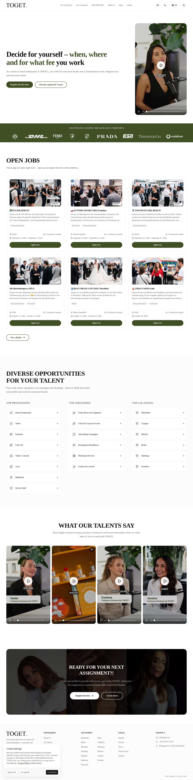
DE (176, 5)
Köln (99, 738)
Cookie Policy (35, 763)
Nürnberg (84, 751)
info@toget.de (164, 738)
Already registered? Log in (51, 84)
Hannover (84, 760)
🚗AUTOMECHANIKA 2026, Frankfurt (88, 210)
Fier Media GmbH (181, 776)
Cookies (121, 756)
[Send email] (158, 5)
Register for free (82, 696)
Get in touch (112, 696)
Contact (129, 5)
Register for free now (19, 84)
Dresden (101, 760)
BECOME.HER (98, 5)
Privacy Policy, (24, 763)
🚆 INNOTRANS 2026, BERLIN (146, 210)
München (84, 747)
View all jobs (16, 337)
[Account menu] (184, 5)
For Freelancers (66, 5)
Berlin (83, 742)
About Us (111, 5)
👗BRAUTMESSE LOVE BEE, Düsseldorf (90, 288)
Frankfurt (101, 742)
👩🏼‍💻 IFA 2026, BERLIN (19, 210)
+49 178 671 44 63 (166, 742)
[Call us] (165, 5)
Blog (121, 5)
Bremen (100, 751)
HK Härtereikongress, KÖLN (22, 288)
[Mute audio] (183, 27)
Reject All (11, 772)
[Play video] (161, 65)
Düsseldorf (85, 738)
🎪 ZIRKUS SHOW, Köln (143, 288)
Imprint (121, 738)
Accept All (25, 772)
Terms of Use (123, 751)
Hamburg (101, 747)
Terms (120, 747)
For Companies (82, 5)
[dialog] (32, 760)
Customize (52, 772)
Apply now (35, 245)
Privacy (121, 742)
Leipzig (100, 756)
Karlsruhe (84, 765)
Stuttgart (84, 756)
